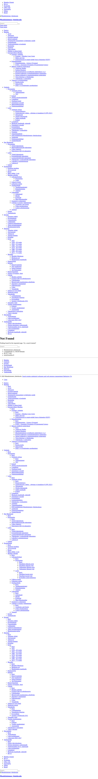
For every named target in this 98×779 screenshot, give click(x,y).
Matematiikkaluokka (17, 104)
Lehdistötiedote (16, 296)
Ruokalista (11, 46)
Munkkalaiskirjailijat (14, 227)
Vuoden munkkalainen (14, 304)
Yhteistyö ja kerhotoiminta (19, 80)
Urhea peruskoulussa (21, 206)
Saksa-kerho (19, 84)
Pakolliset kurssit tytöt (25, 576)
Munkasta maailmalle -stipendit (20, 123)
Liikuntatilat (15, 192)
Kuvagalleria (15, 299)
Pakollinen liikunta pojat (26, 564)
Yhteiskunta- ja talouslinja (23, 78)
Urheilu (10, 275)
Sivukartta (7, 6)
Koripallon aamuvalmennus (27, 577)
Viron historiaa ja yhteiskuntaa (24, 77)
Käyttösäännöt (12, 218)
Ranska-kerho (19, 82)
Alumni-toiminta (13, 235)
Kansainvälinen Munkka (15, 53)
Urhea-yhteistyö (16, 149)
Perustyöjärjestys (20, 111)
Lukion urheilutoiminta (22, 208)
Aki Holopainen (16, 270)
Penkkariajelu (12, 261)
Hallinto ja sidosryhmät (15, 51)
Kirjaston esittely (13, 216)
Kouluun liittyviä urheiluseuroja (21, 278)
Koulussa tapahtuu (13, 168)
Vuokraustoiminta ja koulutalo (17, 44)
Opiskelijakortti (16, 140)
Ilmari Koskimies (16, 265)
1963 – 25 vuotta (16, 244)
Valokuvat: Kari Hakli (14, 290)
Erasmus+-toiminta (17, 54)
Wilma (6, 11)
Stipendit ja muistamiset (18, 284)
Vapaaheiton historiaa (17, 297)
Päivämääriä (7, 315)
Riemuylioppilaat (13, 271)
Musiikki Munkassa (17, 256)
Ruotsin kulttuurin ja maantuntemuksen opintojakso (30, 73)
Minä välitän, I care (13, 173)
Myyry (6, 4)
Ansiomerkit (15, 309)
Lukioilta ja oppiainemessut (19, 161)
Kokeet (13, 96)
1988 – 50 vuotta (16, 249)
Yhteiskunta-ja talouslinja (15, 311)
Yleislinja (14, 132)
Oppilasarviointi (16, 101)
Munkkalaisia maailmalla (19, 259)
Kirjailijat (10, 237)
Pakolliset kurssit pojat (26, 574)
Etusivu (6, 30)
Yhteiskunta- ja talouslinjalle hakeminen (23, 159)
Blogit (6, 13)
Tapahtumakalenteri (21, 187)
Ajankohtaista (12, 316)
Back (9, 386)
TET (16, 94)
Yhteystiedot (11, 49)
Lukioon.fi (14, 163)
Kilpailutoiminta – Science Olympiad (26, 63)
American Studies (20, 68)
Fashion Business (20, 70)
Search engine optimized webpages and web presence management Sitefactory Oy (47, 376)
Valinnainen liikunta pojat (27, 567)
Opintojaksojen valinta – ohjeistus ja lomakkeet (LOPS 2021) (33, 113)
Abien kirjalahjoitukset (14, 225)
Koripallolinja (15, 127)
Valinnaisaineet (19, 92)
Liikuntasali (18, 194)
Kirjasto (6, 215)
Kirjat (9, 239)
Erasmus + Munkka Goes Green (25, 56)
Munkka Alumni (9, 2)
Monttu (17, 196)
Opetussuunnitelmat (17, 106)
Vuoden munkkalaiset (18, 308)
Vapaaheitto (15, 289)
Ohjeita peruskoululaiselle (19, 97)
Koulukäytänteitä (13, 37)
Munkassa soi (15, 258)
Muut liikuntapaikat (21, 199)
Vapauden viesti (12, 302)
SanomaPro (7, 9)
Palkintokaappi (15, 285)
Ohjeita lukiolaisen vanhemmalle (17, 325)
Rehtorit (10, 263)
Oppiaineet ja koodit (17, 103)
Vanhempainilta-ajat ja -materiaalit (18, 327)
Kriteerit (13, 306)
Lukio (9, 108)
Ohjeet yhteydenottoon (14, 323)
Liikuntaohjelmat (16, 177)
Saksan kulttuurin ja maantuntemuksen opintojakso (30, 75)
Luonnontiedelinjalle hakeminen (21, 158)
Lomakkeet (14, 99)
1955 (13, 240)
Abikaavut (11, 234)
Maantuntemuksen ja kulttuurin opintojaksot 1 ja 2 (30, 71)
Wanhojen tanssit (13, 292)
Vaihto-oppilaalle (20, 118)
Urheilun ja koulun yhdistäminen (21, 203)
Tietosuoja (11, 35)
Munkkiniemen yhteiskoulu (11, 20)
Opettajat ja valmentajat (18, 201)
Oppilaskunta (12, 213)
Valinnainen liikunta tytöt (26, 569)
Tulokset (17, 190)
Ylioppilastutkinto (16, 134)
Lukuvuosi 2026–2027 (14, 320)
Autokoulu (14, 137)
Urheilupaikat (15, 280)
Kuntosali (18, 197)
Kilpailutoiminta (16, 61)
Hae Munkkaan (8, 142)
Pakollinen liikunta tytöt (26, 565)
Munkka (6, 32)
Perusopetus (11, 89)
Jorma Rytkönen (16, 268)
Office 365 (7, 7)
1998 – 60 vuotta (16, 251)
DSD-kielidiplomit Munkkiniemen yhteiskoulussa (26, 135)
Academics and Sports (22, 204)
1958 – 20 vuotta (16, 242)
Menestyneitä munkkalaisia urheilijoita (23, 282)
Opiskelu (6, 87)
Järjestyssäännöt (12, 39)
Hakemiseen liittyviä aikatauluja (21, 151)
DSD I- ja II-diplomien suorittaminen (26, 85)
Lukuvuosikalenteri (13, 318)
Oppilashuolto (12, 42)
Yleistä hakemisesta (17, 146)
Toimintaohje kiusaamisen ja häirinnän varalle (21, 40)
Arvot (9, 34)
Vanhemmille (8, 321)
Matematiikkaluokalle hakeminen (21, 147)
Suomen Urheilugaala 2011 (19, 301)
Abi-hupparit (11, 232)
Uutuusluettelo (12, 220)
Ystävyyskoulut (12, 313)
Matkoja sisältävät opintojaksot (20, 66)
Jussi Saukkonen (16, 266)
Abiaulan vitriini (13, 230)
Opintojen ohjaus (16, 90)
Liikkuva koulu (16, 182)
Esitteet (10, 165)
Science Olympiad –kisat (15, 273)
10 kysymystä (12, 170)
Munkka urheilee (13, 175)
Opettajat (10, 47)
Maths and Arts (19, 58)
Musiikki (10, 254)
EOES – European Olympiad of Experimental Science (31, 65)
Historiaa (6, 228)
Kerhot (10, 211)
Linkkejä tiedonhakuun (15, 223)
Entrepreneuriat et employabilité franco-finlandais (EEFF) (32, 59)
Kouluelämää (8, 166)
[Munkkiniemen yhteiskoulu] (9, 772)
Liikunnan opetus (16, 184)
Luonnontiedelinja (16, 128)
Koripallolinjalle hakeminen (19, 156)
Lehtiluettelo (11, 221)
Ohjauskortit (19, 115)
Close (5, 379)
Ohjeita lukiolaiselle (21, 116)
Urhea (13, 287)
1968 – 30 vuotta (16, 246)
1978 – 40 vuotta (16, 247)
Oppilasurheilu (15, 185)
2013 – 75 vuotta (16, 253)
